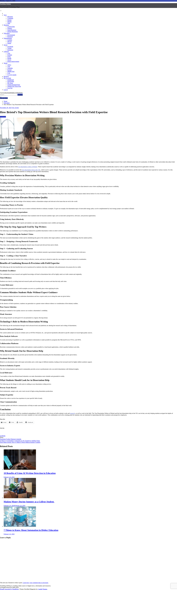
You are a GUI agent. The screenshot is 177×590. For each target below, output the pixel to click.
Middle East (10, 71)
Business (6, 25)
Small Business (11, 30)
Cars (8, 53)
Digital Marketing (12, 31)
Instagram (10, 50)
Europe (9, 70)
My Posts (10, 83)
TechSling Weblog (5, 4)
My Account (7, 78)
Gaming (9, 40)
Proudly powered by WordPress (9, 589)
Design (9, 20)
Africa (9, 65)
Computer (10, 18)
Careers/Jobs (11, 26)
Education (7, 33)
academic (2, 436)
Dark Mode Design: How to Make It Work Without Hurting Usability (20, 442)
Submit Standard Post (13, 84)
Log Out (9, 88)
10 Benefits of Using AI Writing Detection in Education (30, 473)
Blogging (10, 16)
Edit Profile (10, 81)
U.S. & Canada (11, 75)
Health (9, 58)
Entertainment (8, 38)
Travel (9, 60)
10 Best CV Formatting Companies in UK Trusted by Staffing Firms (20, 441)
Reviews (6, 76)
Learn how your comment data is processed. (35, 582)
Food (8, 56)
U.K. (8, 73)
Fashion (9, 55)
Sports (9, 43)
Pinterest (13, 439)
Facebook (10, 46)
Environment (11, 35)
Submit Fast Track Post (14, 86)
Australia (10, 68)
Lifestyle (6, 51)
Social (5, 45)
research (72, 413)
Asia (8, 66)
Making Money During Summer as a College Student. (29, 501)
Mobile (9, 21)
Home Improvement (13, 61)
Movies (9, 41)
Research (10, 36)
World (5, 63)
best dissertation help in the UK (31, 170)
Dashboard (10, 80)
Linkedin (18, 439)
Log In (6, 89)
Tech (5, 15)
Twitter (9, 48)
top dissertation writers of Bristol (27, 166)
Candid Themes (42, 589)
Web (8, 23)
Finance (9, 28)
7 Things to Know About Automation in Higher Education (31, 530)
